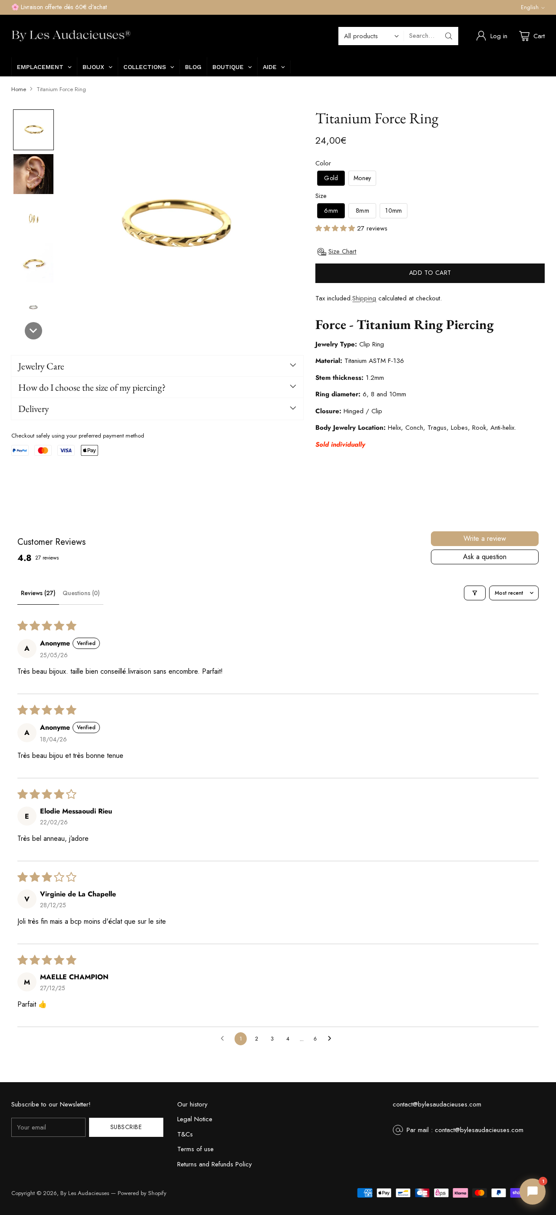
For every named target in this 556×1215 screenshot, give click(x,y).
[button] (33, 129)
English (530, 7)
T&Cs (185, 1134)
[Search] (448, 36)
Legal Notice (194, 1119)
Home (18, 89)
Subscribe (126, 1127)
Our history (192, 1104)
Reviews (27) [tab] (38, 593)
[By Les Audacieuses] (71, 36)
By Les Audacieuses (84, 1193)
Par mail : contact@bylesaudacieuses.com (465, 1130)
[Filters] (475, 593)
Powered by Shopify (142, 1193)
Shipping (364, 298)
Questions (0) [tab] (81, 593)
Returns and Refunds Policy (214, 1164)
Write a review (484, 538)
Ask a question (484, 557)
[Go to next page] (332, 1039)
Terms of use (195, 1149)
